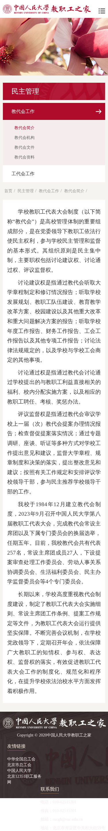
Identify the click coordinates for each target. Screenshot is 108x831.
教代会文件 (24, 147)
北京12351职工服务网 (24, 779)
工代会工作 (23, 173)
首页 (8, 191)
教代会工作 (23, 111)
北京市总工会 (19, 765)
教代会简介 (24, 128)
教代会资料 (24, 157)
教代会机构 (24, 137)
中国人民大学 (19, 770)
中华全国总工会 (21, 759)
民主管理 (26, 191)
